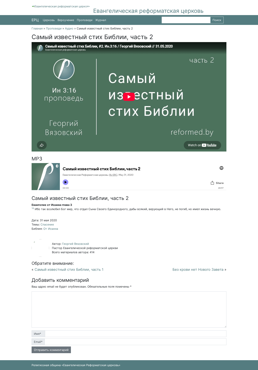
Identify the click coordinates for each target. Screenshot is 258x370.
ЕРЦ (35, 20)
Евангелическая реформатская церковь (148, 10)
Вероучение (66, 20)
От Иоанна (50, 228)
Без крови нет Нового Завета (198, 269)
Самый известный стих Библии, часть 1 (69, 269)
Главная (37, 28)
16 (33, 208)
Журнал (100, 20)
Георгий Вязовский (75, 243)
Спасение (47, 224)
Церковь (49, 20)
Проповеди (84, 20)
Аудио (69, 28)
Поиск (217, 20)
